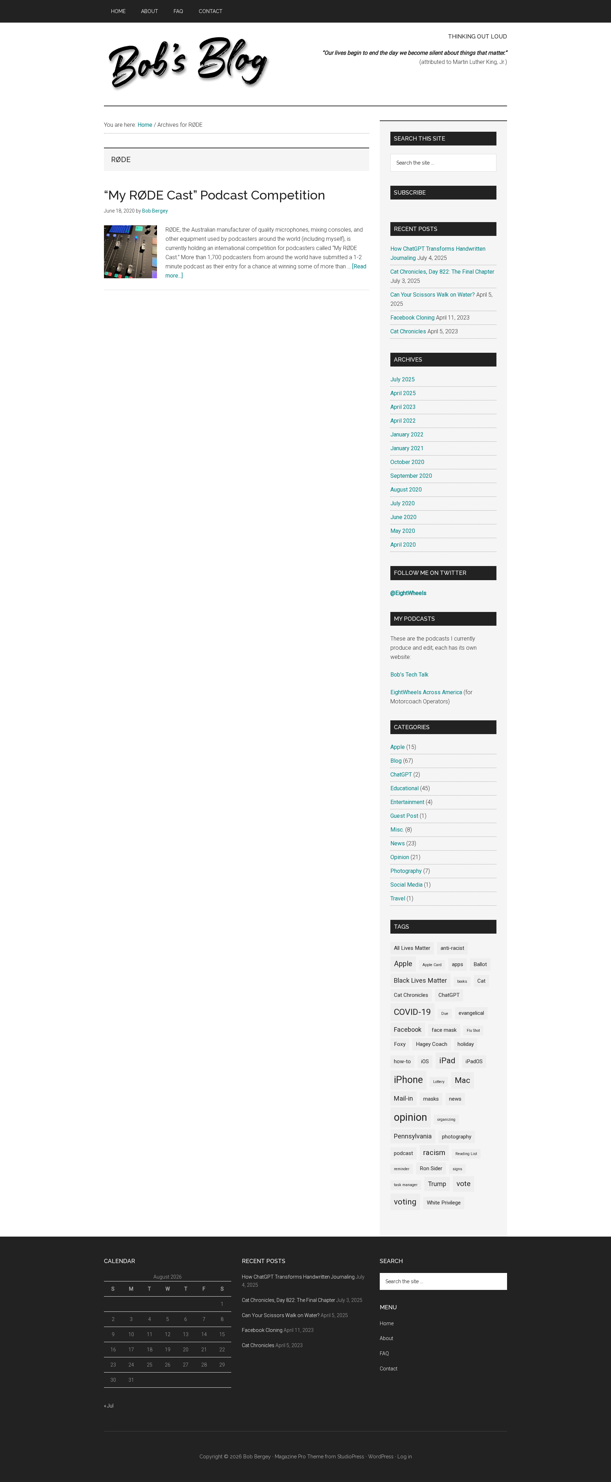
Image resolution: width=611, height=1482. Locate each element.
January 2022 (407, 434)
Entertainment (407, 802)
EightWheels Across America (426, 692)
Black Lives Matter (420, 980)
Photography (406, 871)
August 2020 (406, 489)
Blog (396, 760)
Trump (437, 1184)
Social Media (406, 884)
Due (444, 1013)
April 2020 (403, 544)
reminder (401, 1169)
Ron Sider (431, 1168)
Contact (388, 1368)
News (397, 843)
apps (457, 964)
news (455, 1099)
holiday (466, 1044)
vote (463, 1183)
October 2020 (407, 462)
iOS (425, 1061)
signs (457, 1169)
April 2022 (403, 420)
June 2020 (403, 517)
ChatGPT (401, 774)
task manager (406, 1185)
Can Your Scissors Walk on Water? (432, 294)
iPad (447, 1060)
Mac (462, 1080)
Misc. (397, 829)
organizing (446, 1119)
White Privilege (444, 1203)
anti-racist (452, 948)
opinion (410, 1117)
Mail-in (403, 1098)
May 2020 (402, 531)
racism (434, 1152)
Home (387, 1323)
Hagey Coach (431, 1044)
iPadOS (474, 1061)
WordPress (381, 1456)
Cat (481, 981)
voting (405, 1202)
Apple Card (432, 965)
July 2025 (402, 379)
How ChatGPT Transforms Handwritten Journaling (298, 1277)
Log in (404, 1456)
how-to (402, 1061)
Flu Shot (473, 1030)
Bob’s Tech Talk (409, 674)
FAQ (384, 1353)
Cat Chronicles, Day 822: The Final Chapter (442, 271)
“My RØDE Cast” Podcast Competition (214, 195)
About (386, 1338)
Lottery (438, 1081)
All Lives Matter (412, 948)
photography (456, 1136)
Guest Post (404, 816)
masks (431, 1099)
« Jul (109, 1406)
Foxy (400, 1044)
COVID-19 (412, 1012)
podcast (403, 1153)
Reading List (466, 1153)
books (462, 981)
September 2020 (411, 475)
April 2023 (403, 407)
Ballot (480, 964)
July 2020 (402, 503)
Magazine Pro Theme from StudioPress (319, 1456)
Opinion (399, 857)
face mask (444, 1030)
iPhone (408, 1079)
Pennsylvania (413, 1136)
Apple (397, 747)
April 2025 (403, 393)
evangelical (471, 1013)
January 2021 (407, 448)
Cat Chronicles (408, 331)
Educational (404, 788)
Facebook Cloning (412, 317)
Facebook (407, 1029)
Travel (397, 898)
